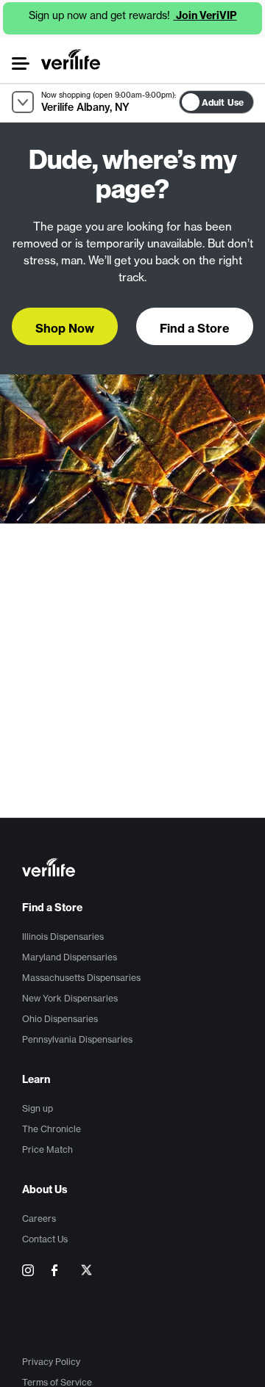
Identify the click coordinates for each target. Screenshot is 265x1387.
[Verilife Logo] (134, 869)
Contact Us (45, 1239)
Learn (36, 1079)
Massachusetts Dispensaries (81, 977)
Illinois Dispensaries (63, 936)
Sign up (37, 1108)
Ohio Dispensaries (60, 1018)
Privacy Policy (51, 1361)
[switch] (258, 99)
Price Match (47, 1149)
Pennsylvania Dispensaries (77, 1039)
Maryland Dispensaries (69, 957)
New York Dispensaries (70, 998)
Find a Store (52, 907)
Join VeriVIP (205, 15)
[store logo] (70, 59)
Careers (39, 1218)
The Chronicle (51, 1128)
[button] (20, 63)
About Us (45, 1189)
